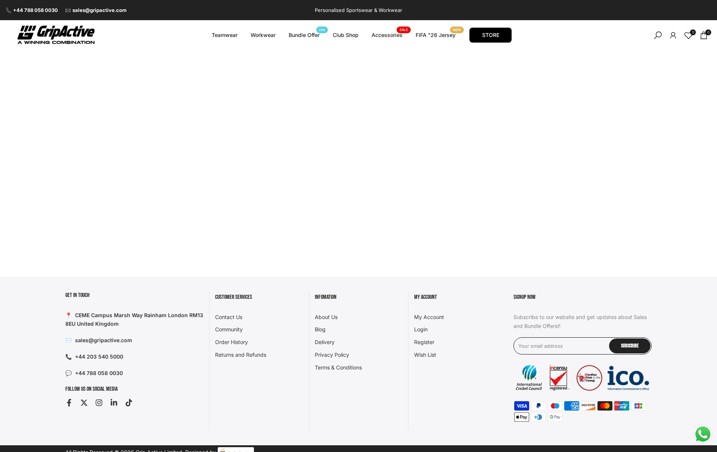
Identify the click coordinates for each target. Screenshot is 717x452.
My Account (429, 317)
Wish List (425, 355)
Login (421, 329)
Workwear (263, 35)
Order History (231, 342)
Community (229, 329)
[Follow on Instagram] (99, 402)
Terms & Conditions (338, 367)
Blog (320, 329)
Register (424, 342)
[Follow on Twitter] (84, 402)
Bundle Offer (307, 34)
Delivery (325, 342)
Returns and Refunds (240, 355)
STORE (490, 35)
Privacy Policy (332, 355)
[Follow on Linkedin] (114, 402)
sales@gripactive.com (99, 10)
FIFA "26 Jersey (438, 34)
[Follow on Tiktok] (129, 402)
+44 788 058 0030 (35, 10)
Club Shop (345, 35)
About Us (326, 317)
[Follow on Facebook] (69, 402)
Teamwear (225, 35)
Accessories (390, 34)
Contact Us (228, 317)
